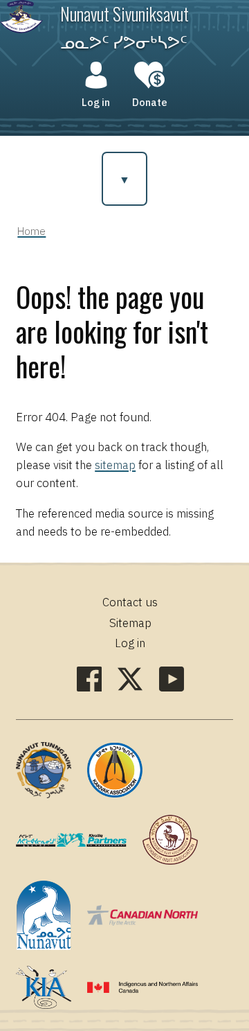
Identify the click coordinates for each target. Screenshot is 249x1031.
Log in (96, 102)
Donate (149, 102)
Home (31, 231)
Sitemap (130, 623)
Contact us (130, 602)
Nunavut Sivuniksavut (124, 13)
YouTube (171, 679)
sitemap (115, 465)
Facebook (89, 679)
